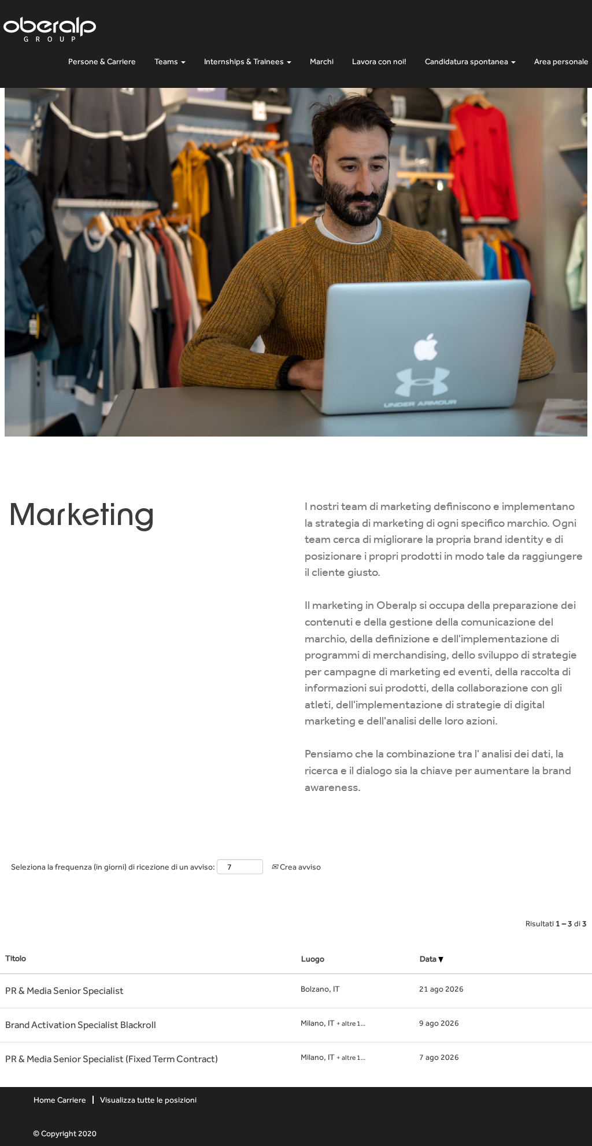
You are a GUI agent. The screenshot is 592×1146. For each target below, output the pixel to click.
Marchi (322, 61)
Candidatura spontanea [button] (467, 61)
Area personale (561, 61)
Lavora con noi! (379, 61)
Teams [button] (167, 61)
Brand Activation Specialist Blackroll (80, 1024)
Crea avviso (299, 866)
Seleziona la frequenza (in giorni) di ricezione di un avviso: (113, 866)
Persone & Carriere (102, 61)
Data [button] (429, 958)
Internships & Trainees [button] (245, 61)
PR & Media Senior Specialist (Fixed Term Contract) (111, 1058)
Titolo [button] (15, 958)
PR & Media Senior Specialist (64, 990)
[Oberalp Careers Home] (50, 27)
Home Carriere (60, 1099)
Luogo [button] (312, 958)
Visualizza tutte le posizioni (148, 1099)
